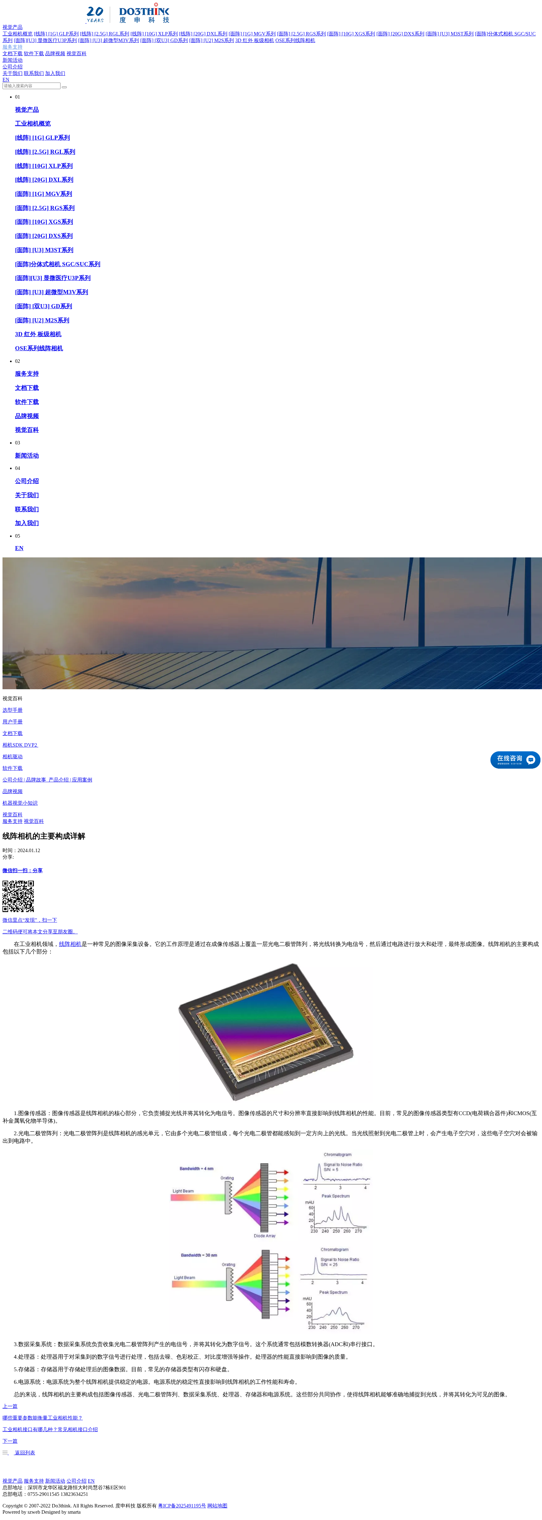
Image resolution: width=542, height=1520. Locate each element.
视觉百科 (76, 53)
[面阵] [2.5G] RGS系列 (301, 33)
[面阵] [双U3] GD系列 (164, 40)
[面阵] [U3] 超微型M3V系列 (108, 40)
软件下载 (34, 53)
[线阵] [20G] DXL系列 (203, 33)
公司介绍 (13, 66)
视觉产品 (13, 27)
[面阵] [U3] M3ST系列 (450, 33)
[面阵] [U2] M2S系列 (211, 40)
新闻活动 (13, 60)
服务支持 (13, 47)
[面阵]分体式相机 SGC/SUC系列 (57, 264)
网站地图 (217, 1505)
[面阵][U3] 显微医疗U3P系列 (45, 40)
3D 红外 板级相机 (254, 40)
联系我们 (34, 73)
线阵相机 (70, 944)
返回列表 (24, 1452)
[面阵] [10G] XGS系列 (351, 33)
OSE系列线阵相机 (295, 40)
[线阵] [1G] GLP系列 (56, 33)
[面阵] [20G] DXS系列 (400, 33)
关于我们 (13, 73)
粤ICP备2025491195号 (182, 1505)
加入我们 (55, 73)
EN (6, 79)
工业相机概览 (18, 33)
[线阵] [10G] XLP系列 (154, 33)
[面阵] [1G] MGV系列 (252, 33)
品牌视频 (55, 53)
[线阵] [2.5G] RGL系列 (104, 33)
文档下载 (13, 53)
